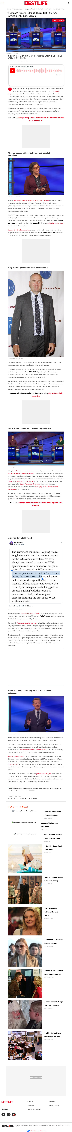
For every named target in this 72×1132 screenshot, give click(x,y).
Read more (31, 790)
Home (9, 9)
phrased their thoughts (43, 773)
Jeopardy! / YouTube (12, 53)
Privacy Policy (54, 1105)
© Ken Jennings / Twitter (15, 609)
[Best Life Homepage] (36, 3)
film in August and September (30, 484)
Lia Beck (13, 61)
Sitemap (52, 1102)
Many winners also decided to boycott (20, 481)
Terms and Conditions (34, 1109)
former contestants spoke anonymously (21, 473)
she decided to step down (54, 223)
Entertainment (18, 9)
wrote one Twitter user (27, 749)
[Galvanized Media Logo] (8, 1126)
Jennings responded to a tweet (27, 623)
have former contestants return (26, 471)
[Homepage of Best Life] (7, 1102)
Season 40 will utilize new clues (19, 230)
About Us (30, 1102)
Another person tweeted (16, 756)
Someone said (13, 764)
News (34, 798)
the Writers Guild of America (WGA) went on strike (31, 200)
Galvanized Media (29, 1125)
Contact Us (30, 1105)
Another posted (41, 749)
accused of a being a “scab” (30, 613)
